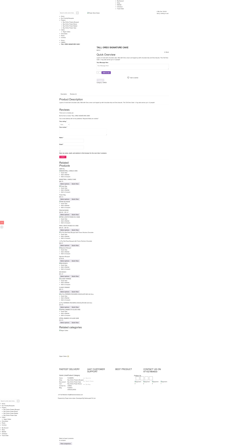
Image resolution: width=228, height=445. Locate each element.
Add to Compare (65, 176)
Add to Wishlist (65, 175)
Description (64, 94)
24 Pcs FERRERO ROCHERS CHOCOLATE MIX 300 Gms (75, 303)
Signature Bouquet (64, 256)
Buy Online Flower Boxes (75, 384)
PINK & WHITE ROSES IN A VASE (68, 226)
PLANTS (70, 388)
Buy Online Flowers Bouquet (76, 380)
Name (61, 137)
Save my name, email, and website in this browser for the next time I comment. (83, 153)
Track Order (5, 435)
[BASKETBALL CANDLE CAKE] (114, 171)
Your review (63, 127)
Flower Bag (62, 195)
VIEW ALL (62, 169)
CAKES (63, 42)
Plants (3, 423)
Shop (60, 380)
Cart (60, 384)
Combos (4, 425)
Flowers (4, 407)
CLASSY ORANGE (64, 287)
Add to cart (106, 72)
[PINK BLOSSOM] (114, 202)
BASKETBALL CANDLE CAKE (67, 179)
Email (61, 144)
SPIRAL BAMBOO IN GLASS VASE (69, 318)
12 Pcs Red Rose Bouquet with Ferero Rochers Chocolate (75, 241)
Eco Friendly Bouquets (8, 405)
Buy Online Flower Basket (11, 413)
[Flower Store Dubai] (93, 13)
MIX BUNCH (62, 272)
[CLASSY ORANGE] (114, 279)
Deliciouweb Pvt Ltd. (90, 398)
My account (62, 382)
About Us (88, 378)
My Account (5, 428)
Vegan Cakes (7, 419)
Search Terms (89, 381)
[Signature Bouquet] (114, 248)
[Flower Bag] (114, 186)
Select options (64, 184)
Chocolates (5, 421)
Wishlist (4, 432)
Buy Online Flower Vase (74, 382)
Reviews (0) (73, 94)
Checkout (4, 433)
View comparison (65, 443)
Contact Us (62, 386)
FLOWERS (71, 378)
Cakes (3, 417)
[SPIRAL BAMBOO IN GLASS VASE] (114, 309)
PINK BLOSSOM (63, 210)
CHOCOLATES (72, 389)
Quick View (64, 173)
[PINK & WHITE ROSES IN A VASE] (114, 217)
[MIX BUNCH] (114, 263)
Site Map (88, 384)
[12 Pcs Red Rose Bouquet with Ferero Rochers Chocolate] (114, 232)
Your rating (63, 121)
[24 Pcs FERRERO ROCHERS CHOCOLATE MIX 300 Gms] (114, 294)
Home (62, 40)
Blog (60, 388)
